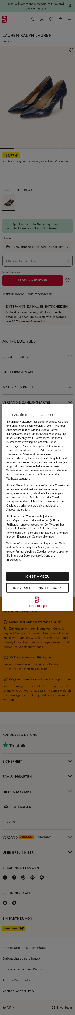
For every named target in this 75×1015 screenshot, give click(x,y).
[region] (37, 507)
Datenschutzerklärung (37, 555)
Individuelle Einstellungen (37, 587)
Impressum (13, 559)
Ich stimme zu (37, 576)
